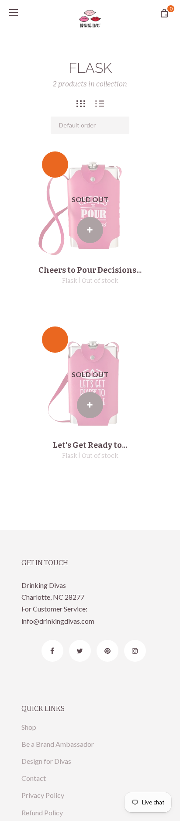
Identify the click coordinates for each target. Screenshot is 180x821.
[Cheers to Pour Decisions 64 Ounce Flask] (90, 199)
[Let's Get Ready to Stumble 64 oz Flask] (90, 374)
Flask (69, 281)
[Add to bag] (90, 230)
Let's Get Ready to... (90, 445)
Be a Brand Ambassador (57, 744)
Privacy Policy (42, 795)
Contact (33, 778)
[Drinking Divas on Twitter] (80, 651)
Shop (28, 727)
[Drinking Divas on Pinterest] (107, 651)
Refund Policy (42, 812)
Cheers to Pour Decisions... (90, 270)
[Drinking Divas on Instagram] (135, 651)
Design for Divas (46, 761)
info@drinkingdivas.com (57, 621)
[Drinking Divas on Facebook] (52, 651)
